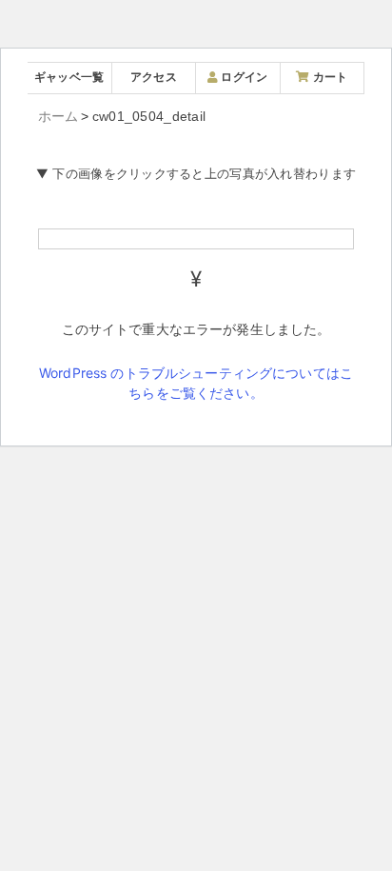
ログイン (242, 76)
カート (328, 76)
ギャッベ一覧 (69, 76)
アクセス (153, 76)
